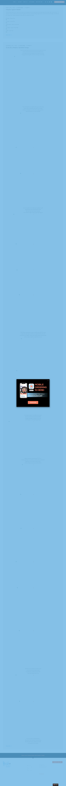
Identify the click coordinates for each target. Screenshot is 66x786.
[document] (33, 393)
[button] (33, 402)
